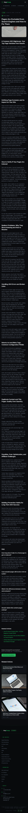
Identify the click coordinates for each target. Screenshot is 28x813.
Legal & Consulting (6, 760)
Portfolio (3, 776)
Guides (3, 779)
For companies (5, 774)
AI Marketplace (21, 5)
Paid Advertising (5, 742)
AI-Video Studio (5, 744)
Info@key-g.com (6, 793)
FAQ (2, 781)
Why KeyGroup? (5, 770)
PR (2, 752)
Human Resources (5, 756)
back (4, 8)
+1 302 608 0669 (7, 789)
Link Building (4, 748)
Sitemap (14, 810)
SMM (3, 750)
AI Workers (13, 5)
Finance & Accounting (6, 758)
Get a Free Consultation (8, 655)
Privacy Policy (9, 810)
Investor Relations (5, 754)
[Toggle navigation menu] (25, 2)
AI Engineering (6, 5)
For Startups (4, 772)
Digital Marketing (5, 740)
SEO (2, 746)
